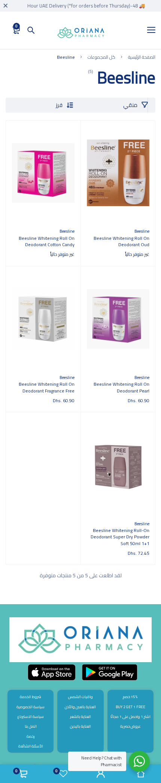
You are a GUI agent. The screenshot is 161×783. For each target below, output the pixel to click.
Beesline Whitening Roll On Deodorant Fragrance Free (47, 387)
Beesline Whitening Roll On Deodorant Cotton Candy (47, 241)
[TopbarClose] (5, 5)
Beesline (141, 231)
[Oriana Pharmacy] (80, 34)
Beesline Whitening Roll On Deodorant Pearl (121, 387)
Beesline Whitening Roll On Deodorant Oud (121, 241)
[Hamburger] (148, 30)
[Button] (31, 30)
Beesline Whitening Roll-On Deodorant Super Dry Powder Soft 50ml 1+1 (120, 537)
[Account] (100, 773)
